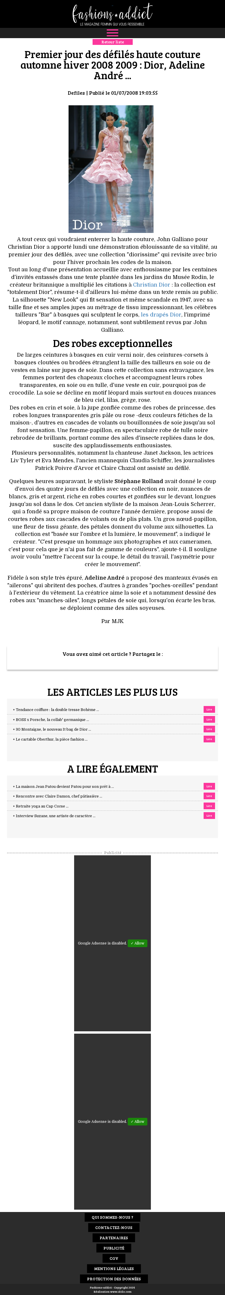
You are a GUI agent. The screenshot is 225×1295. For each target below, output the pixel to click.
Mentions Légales (114, 1268)
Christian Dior (151, 285)
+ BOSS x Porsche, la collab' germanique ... (51, 720)
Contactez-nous (113, 1227)
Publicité (113, 1248)
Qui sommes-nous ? (112, 1217)
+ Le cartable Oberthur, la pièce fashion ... (50, 739)
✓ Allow (137, 943)
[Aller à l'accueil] (112, 14)
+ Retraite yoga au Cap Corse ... (41, 806)
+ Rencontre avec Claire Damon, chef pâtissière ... (57, 796)
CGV (114, 1258)
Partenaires (114, 1237)
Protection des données (114, 1279)
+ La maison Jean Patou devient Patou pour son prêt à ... (63, 787)
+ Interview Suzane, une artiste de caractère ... (54, 816)
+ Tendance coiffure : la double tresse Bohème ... (56, 710)
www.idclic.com (121, 1291)
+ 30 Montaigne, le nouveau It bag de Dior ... (52, 729)
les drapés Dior (161, 315)
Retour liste (112, 42)
